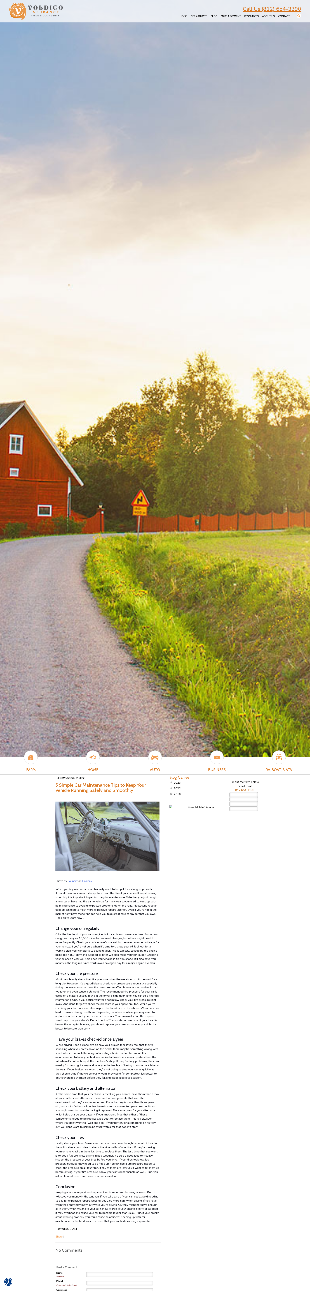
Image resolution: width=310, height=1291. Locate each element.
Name (59, 1272)
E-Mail (59, 1281)
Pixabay (87, 881)
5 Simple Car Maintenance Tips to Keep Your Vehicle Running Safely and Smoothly (100, 787)
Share (59, 1237)
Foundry (73, 881)
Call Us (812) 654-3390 (272, 9)
